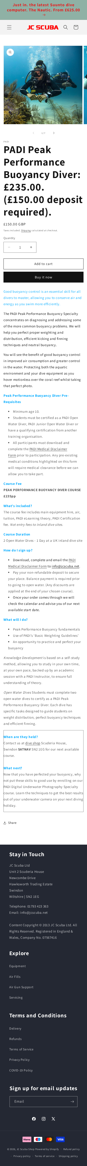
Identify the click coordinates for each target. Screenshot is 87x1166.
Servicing (16, 997)
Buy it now (43, 277)
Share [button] (12, 823)
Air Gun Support (21, 987)
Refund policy (71, 1149)
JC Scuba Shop (26, 1149)
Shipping (26, 230)
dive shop (32, 743)
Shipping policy (68, 1156)
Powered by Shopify (47, 1149)
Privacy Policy (19, 1060)
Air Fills (14, 977)
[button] (9, 27)
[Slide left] (33, 133)
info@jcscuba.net (65, 566)
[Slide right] (54, 133)
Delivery (15, 1028)
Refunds (15, 1039)
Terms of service (44, 1156)
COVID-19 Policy (21, 1070)
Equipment (17, 966)
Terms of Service (21, 1049)
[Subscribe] (72, 1101)
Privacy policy (22, 1156)
